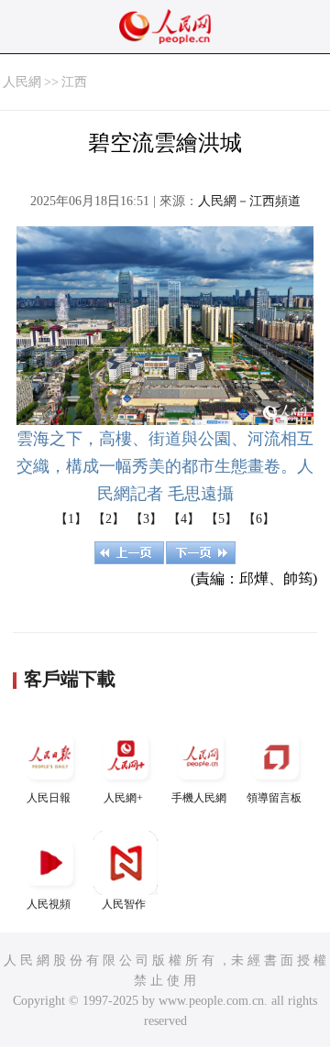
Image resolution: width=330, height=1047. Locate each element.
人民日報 (49, 797)
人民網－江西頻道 (249, 201)
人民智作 (124, 904)
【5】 (221, 519)
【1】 (71, 519)
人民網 (22, 82)
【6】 (259, 519)
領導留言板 (274, 797)
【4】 (184, 519)
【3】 (146, 519)
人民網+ (123, 797)
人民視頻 (49, 904)
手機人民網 (198, 797)
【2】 (109, 519)
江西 (74, 82)
